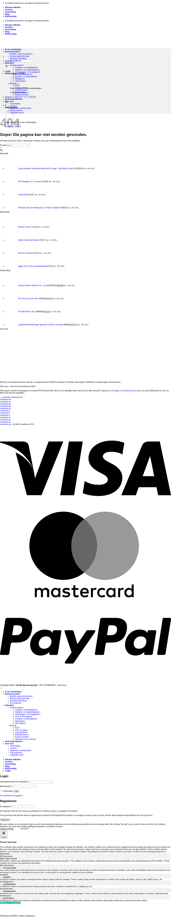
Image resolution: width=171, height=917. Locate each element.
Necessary (8, 856)
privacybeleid (146, 815)
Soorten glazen (17, 65)
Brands (13, 725)
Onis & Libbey (21, 88)
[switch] (1, 868)
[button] (8, 71)
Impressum (62, 685)
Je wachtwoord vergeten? (11, 796)
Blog (7, 14)
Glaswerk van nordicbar (25, 97)
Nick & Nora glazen (23, 74)
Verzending (10, 12)
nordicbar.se (5, 422)
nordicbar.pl (5, 420)
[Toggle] (1, 397)
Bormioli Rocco (22, 92)
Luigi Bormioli (21, 90)
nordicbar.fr (5, 413)
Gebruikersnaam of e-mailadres (14, 782)
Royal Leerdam (22, 94)
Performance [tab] (5, 896)
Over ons (9, 101)
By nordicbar (15, 61)
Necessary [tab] (5, 854)
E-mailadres (6, 806)
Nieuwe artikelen (13, 7)
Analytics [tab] (4, 875)
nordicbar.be (5, 399)
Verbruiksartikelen (13, 99)
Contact (9, 10)
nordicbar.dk (5, 406)
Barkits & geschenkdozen (21, 54)
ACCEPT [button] (25, 829)
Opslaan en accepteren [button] (10, 903)
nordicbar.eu (5, 424)
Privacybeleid (16, 110)
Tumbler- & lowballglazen (26, 67)
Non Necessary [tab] (7, 865)
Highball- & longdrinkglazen (27, 70)
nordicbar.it (5, 415)
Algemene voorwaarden (20, 108)
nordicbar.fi (5, 411)
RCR (17, 85)
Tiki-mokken (20, 81)
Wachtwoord (6, 786)
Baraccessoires (12, 694)
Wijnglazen (20, 79)
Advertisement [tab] (6, 889)
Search (8, 97)
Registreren (5, 820)
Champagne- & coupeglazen (28, 72)
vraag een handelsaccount (125, 391)
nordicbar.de (5, 404)
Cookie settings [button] (7, 829)
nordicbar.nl (5, 417)
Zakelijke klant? (17, 113)
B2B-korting (11, 16)
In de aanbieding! (13, 692)
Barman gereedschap (19, 56)
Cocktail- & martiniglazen (26, 76)
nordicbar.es (5, 408)
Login (16, 791)
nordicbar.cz (5, 402)
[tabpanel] (85, 862)
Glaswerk (9, 63)
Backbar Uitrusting (18, 58)
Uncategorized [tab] (6, 882)
